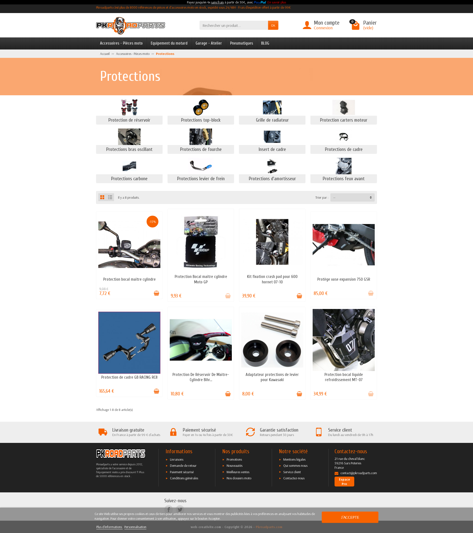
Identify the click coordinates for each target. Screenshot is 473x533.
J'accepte (350, 517)
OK (273, 25)
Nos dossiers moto (239, 478)
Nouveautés (234, 465)
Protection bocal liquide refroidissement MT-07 (343, 377)
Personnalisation (135, 527)
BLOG (265, 43)
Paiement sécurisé (182, 472)
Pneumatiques (241, 43)
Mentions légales (294, 459)
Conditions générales (184, 478)
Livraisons (176, 459)
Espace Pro (344, 481)
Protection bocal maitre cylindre (129, 279)
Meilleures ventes (238, 472)
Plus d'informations (109, 527)
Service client (292, 472)
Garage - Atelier (209, 43)
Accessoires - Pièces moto (121, 43)
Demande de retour (183, 465)
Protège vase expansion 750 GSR (343, 279)
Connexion (323, 28)
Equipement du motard (169, 43)
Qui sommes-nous (295, 465)
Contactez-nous (293, 478)
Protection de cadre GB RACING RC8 (129, 377)
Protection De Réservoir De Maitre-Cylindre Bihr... (200, 377)
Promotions (234, 459)
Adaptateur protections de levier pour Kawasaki (272, 377)
